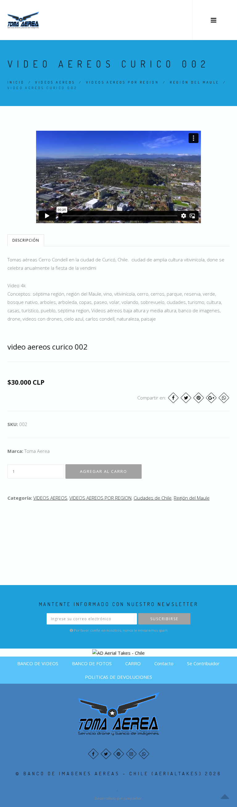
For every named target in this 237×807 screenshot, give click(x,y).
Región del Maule (194, 82)
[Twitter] (186, 398)
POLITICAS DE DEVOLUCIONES (118, 677)
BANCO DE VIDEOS (37, 663)
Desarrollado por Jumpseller (118, 798)
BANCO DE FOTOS (92, 663)
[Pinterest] (198, 398)
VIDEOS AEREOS (55, 82)
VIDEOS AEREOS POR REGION (122, 82)
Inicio (15, 82)
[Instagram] (131, 754)
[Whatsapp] (144, 754)
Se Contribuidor (203, 663)
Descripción (25, 240)
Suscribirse (164, 618)
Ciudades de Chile (153, 498)
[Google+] (211, 398)
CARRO (133, 663)
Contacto (163, 663)
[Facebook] (173, 398)
